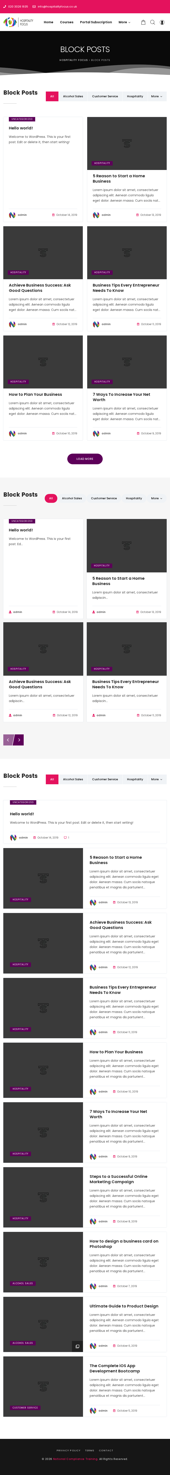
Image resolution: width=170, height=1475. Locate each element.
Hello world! (21, 128)
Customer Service (105, 96)
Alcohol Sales (73, 96)
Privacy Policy (69, 1450)
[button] (124, 22)
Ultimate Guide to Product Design (124, 1306)
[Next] (19, 739)
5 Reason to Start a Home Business (119, 178)
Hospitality (135, 96)
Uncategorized (22, 119)
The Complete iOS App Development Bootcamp (115, 1368)
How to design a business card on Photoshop (124, 1244)
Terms (90, 1450)
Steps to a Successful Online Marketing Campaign (118, 1179)
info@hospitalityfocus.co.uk (57, 6)
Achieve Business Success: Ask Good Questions (40, 288)
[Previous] (7, 739)
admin (22, 215)
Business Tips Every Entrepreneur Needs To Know (126, 288)
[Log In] (162, 22)
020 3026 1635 (18, 6)
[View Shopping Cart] (143, 22)
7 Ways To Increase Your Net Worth (121, 397)
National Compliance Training (75, 1459)
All (52, 96)
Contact (106, 1450)
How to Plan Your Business (35, 394)
